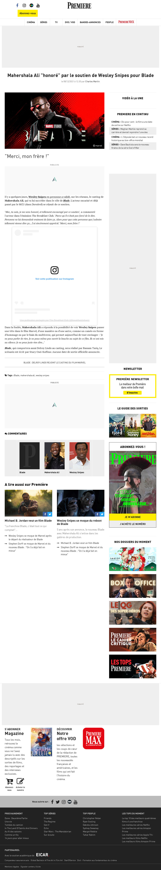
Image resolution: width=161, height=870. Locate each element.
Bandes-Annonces (90, 22)
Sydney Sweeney (90, 828)
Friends (47, 818)
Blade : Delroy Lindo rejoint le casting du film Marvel (55, 362)
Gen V (46, 824)
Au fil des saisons (13, 831)
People (109, 22)
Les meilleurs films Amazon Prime (138, 841)
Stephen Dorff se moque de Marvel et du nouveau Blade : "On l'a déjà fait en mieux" (29, 547)
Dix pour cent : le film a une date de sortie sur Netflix (131, 123)
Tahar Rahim (89, 834)
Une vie (8, 821)
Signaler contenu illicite (31, 866)
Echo (46, 828)
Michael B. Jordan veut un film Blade (28, 520)
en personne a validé (49, 196)
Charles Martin (92, 81)
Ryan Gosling (89, 821)
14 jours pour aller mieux (17, 838)
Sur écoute (49, 834)
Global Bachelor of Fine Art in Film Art (47, 860)
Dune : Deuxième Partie (16, 818)
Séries (43, 22)
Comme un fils (12, 834)
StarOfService (70, 860)
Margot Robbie (90, 831)
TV (56, 22)
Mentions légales (12, 866)
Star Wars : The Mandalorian (57, 831)
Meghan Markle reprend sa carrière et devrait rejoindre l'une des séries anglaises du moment (129, 131)
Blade (16, 375)
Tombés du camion (14, 824)
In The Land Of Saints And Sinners (21, 828)
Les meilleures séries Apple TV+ (137, 834)
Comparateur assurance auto (17, 860)
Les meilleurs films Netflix (134, 838)
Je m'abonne (133, 517)
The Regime (49, 821)
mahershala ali (27, 375)
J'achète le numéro (133, 524)
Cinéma (31, 22)
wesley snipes (42, 375)
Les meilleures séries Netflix (136, 824)
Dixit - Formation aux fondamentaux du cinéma (97, 860)
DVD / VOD (70, 22)
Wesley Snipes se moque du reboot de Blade (79, 522)
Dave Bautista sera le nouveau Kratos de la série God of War (130, 146)
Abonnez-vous (27, 13)
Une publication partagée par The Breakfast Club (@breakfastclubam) (54, 320)
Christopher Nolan (92, 818)
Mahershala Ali (51, 472)
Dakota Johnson (90, 824)
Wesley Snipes (76, 472)
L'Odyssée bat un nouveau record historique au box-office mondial (132, 139)
